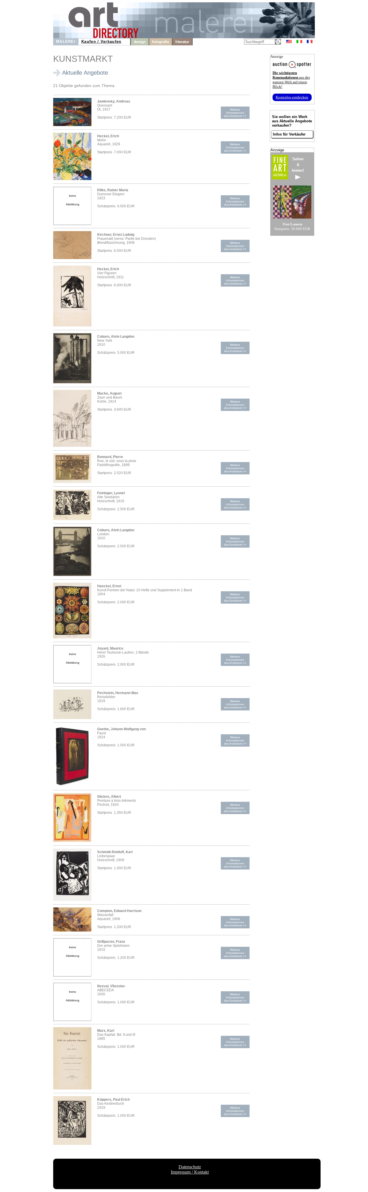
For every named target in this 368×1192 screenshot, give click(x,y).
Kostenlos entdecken (292, 97)
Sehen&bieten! (298, 165)
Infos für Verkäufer (289, 134)
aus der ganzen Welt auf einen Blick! (291, 80)
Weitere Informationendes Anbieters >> (235, 112)
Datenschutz (190, 1166)
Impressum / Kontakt (190, 1172)
